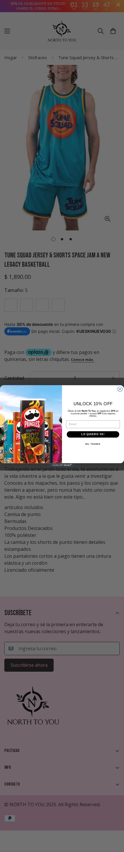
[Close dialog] (120, 389)
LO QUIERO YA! (92, 434)
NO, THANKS (92, 444)
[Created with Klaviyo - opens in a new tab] (62, 465)
